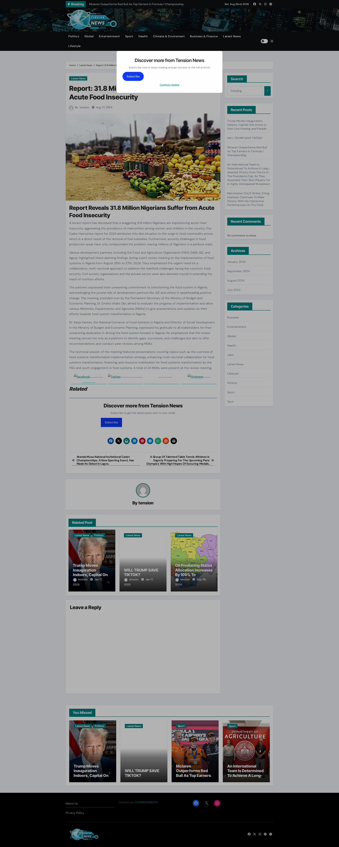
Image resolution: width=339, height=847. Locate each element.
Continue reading (169, 84)
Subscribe (133, 76)
